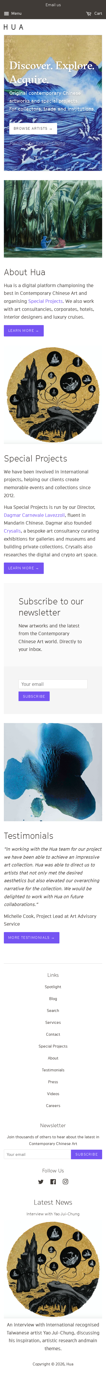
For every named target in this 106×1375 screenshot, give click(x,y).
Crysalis (12, 531)
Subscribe (34, 696)
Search (53, 1010)
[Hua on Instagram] (65, 1182)
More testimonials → (31, 937)
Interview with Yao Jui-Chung (53, 1213)
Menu (16, 13)
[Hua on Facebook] (53, 1182)
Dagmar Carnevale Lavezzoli (34, 515)
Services (53, 1022)
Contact (53, 1034)
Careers (53, 1105)
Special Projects (45, 301)
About (53, 1058)
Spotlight (53, 986)
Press (53, 1081)
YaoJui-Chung (50, 143)
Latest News (53, 1202)
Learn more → (23, 330)
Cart (97, 13)
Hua (69, 1364)
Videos (53, 1093)
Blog (53, 998)
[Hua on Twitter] (41, 1182)
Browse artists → (33, 128)
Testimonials (53, 1069)
